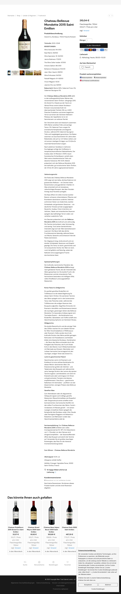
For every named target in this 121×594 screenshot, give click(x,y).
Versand (86, 31)
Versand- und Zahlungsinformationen (63, 583)
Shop (18, 16)
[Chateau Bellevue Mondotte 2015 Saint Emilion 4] (37, 72)
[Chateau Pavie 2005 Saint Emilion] (69, 513)
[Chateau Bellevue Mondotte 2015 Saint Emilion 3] (29, 72)
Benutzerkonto (39, 565)
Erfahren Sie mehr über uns (86, 580)
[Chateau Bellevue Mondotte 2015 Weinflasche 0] (9, 72)
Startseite (11, 16)
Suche (25, 565)
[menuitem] (109, 15)
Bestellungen (53, 565)
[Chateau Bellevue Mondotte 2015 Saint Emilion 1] (15, 72)
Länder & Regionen (29, 16)
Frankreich (42, 16)
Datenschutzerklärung (43, 583)
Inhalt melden (60, 585)
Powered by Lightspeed (60, 589)
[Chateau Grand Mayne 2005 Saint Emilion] (34, 513)
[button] (86, 67)
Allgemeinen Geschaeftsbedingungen (23, 583)
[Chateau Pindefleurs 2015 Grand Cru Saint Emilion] (16, 513)
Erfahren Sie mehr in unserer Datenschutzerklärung (94, 578)
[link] (98, 588)
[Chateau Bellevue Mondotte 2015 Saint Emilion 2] (22, 72)
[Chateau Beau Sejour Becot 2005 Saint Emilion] (51, 513)
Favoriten (67, 565)
